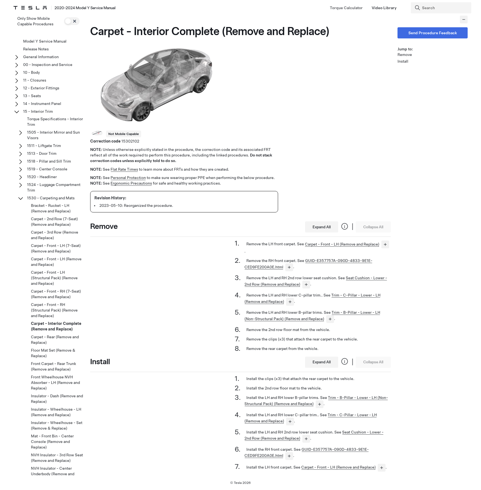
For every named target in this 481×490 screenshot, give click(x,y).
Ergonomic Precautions (131, 183)
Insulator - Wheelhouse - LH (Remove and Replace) (56, 412)
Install (402, 61)
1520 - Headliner (42, 177)
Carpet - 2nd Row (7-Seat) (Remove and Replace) (54, 222)
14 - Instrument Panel (42, 103)
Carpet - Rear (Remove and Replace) (55, 340)
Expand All (322, 227)
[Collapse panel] (464, 19)
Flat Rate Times (124, 169)
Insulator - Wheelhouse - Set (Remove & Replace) (56, 425)
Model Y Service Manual (45, 41)
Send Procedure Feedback (432, 33)
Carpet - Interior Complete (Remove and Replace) (56, 326)
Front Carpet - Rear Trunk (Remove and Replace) (53, 366)
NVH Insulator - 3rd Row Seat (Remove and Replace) (57, 458)
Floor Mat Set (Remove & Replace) (53, 353)
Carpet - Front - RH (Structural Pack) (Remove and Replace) (54, 310)
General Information (41, 57)
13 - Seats (32, 96)
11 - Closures (34, 80)
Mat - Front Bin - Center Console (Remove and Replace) (52, 441)
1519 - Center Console (47, 169)
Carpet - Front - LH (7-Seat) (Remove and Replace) (56, 248)
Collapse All (373, 227)
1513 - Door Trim (42, 153)
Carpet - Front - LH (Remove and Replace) (342, 244)
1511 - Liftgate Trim (44, 145)
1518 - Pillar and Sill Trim (49, 161)
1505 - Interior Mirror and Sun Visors (53, 135)
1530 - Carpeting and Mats (51, 198)
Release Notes (36, 49)
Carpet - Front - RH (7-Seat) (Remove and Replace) (56, 294)
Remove (404, 54)
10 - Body (31, 72)
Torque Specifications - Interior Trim (55, 122)
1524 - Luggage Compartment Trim (53, 187)
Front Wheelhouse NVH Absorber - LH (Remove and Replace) (55, 382)
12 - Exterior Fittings (41, 88)
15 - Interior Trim (38, 111)
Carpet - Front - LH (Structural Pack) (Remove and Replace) (54, 278)
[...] (385, 244)
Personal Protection (128, 177)
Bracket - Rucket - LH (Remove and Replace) (51, 208)
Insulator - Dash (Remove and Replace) (57, 399)
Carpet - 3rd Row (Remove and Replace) (54, 235)
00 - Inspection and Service (47, 64)
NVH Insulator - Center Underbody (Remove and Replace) (52, 474)
